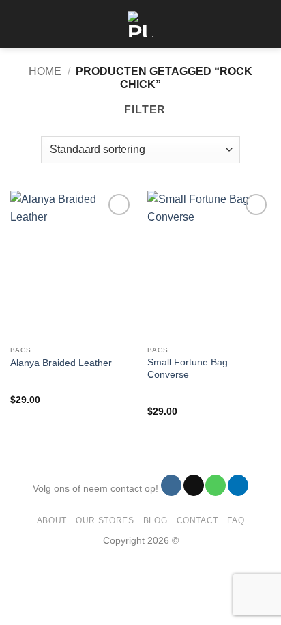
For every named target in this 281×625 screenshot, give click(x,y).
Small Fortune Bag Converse (187, 368)
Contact (197, 520)
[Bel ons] (215, 485)
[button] (18, 23)
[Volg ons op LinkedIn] (238, 485)
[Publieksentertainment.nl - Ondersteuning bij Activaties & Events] (140, 24)
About (52, 520)
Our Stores (105, 520)
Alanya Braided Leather (61, 363)
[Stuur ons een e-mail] (193, 485)
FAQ (235, 520)
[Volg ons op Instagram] (171, 485)
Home (45, 71)
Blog (155, 520)
